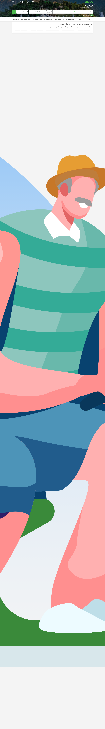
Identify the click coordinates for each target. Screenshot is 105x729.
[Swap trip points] (74, 11)
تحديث (13, 11)
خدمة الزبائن (29, 2)
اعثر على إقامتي (86, 15)
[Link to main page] (89, 2)
